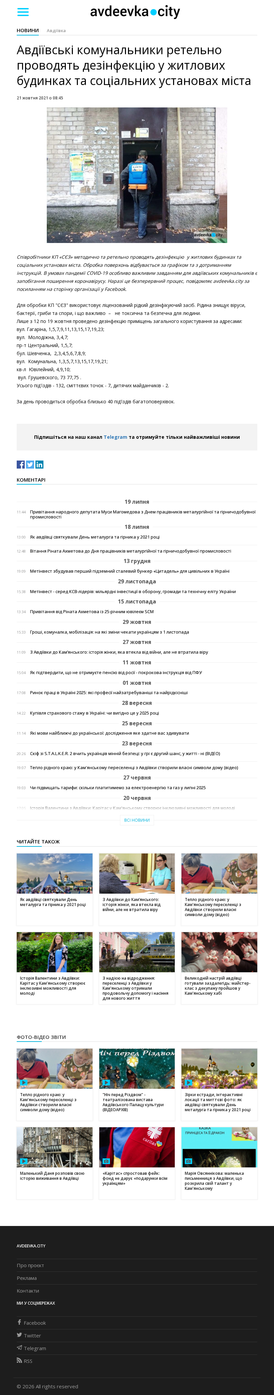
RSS (28, 1361)
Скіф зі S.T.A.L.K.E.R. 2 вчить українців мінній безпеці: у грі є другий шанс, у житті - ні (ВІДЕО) (125, 753)
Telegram (115, 437)
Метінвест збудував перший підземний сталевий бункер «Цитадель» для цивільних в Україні (130, 571)
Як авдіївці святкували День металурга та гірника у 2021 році (95, 537)
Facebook (35, 1322)
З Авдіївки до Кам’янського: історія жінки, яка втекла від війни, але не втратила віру (119, 652)
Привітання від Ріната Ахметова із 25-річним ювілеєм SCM (92, 611)
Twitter (32, 1335)
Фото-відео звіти (41, 1037)
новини (28, 30)
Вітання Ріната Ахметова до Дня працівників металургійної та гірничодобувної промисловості (130, 551)
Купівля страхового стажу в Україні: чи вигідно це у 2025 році (94, 713)
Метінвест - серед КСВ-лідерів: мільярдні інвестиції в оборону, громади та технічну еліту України (133, 591)
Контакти (28, 1290)
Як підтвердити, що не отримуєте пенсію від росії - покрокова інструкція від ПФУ (116, 672)
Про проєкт (30, 1265)
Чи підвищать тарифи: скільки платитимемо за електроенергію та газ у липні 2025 (118, 787)
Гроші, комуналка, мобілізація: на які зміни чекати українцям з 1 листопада (109, 632)
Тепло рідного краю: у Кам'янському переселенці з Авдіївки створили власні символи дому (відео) (134, 767)
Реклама (27, 1278)
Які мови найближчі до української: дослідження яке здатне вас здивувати (109, 733)
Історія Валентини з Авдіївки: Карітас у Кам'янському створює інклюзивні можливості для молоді (132, 808)
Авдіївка (56, 30)
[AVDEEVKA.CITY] (135, 11)
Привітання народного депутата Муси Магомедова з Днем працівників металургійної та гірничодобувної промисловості (143, 514)
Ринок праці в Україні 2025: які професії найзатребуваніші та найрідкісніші (109, 692)
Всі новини (137, 820)
